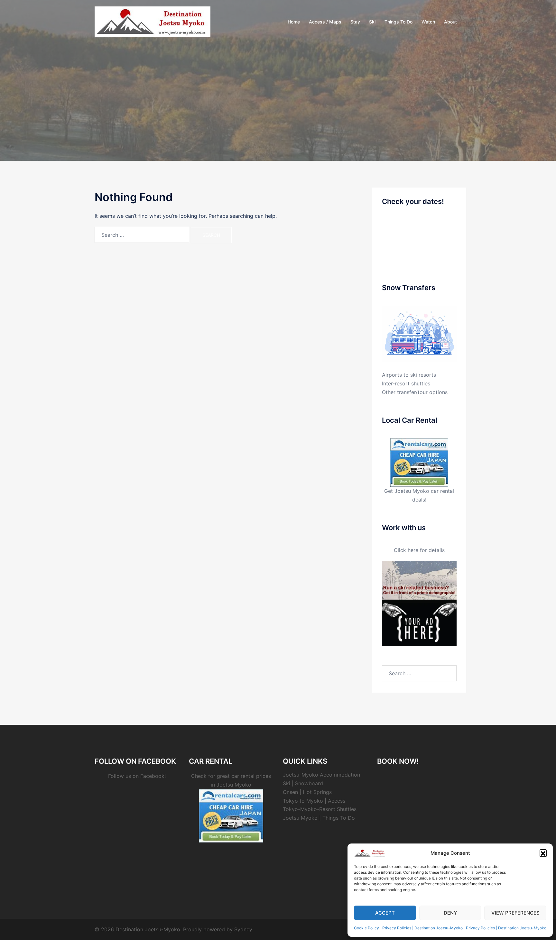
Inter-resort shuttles (406, 383)
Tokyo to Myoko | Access (314, 800)
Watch (428, 21)
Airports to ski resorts (409, 375)
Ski (372, 21)
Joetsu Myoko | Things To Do (319, 818)
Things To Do (398, 21)
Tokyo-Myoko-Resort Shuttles (320, 809)
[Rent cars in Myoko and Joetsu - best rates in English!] (419, 462)
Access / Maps (325, 21)
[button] (543, 853)
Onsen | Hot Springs (307, 792)
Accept (385, 913)
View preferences (515, 913)
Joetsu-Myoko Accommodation (321, 774)
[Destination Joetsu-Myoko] (152, 21)
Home (294, 21)
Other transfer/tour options (415, 392)
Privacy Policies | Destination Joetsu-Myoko (422, 928)
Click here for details (419, 550)
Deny (450, 913)
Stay (355, 21)
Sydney (243, 929)
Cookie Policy (366, 928)
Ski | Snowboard (303, 783)
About (450, 21)
